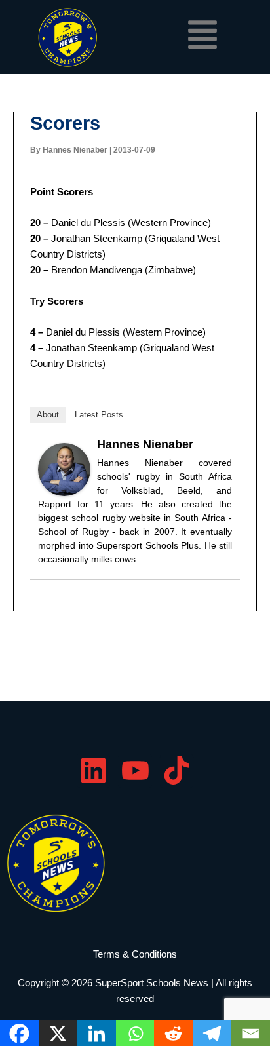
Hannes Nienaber (145, 444)
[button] (203, 37)
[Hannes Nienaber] (64, 468)
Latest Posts (99, 414)
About (48, 414)
